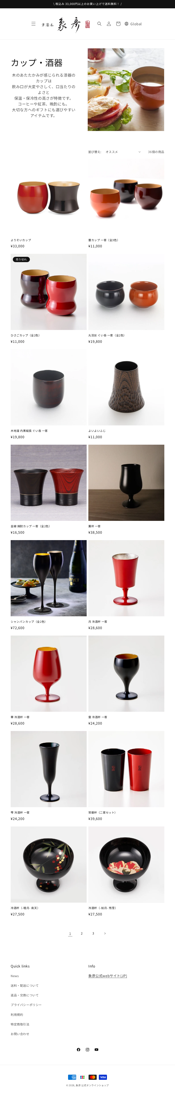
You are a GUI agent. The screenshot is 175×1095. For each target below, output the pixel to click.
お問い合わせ (20, 1034)
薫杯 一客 (94, 526)
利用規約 (17, 1014)
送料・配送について (25, 985)
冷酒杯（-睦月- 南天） (25, 908)
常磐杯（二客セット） (102, 812)
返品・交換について (25, 995)
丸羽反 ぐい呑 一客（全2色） (107, 335)
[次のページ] (104, 933)
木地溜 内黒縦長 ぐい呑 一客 (29, 431)
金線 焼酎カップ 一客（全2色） (31, 526)
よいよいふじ (97, 431)
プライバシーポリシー (26, 1005)
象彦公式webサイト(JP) (107, 975)
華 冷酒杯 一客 (20, 717)
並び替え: (94, 152)
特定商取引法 (20, 1024)
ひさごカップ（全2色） (26, 335)
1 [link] (70, 933)
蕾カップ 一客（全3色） (104, 240)
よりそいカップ (21, 240)
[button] (33, 23)
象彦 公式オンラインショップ (92, 1085)
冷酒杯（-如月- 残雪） (103, 908)
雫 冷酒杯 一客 (20, 812)
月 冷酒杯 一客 (97, 622)
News (15, 976)
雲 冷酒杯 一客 (97, 717)
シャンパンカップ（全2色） (29, 622)
